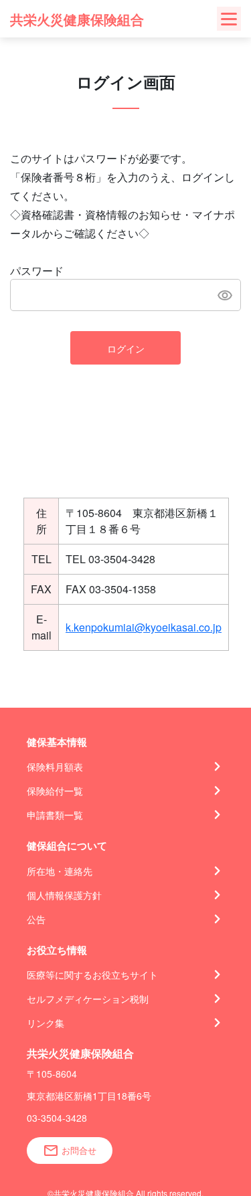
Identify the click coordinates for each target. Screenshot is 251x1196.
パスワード (37, 270)
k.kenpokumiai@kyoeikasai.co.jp (144, 627)
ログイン (126, 348)
